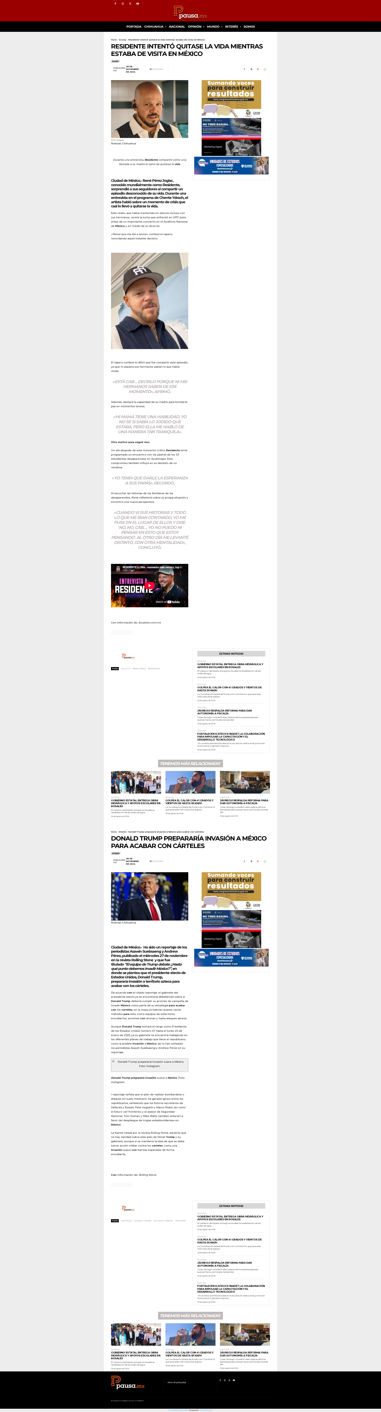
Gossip (122, 40)
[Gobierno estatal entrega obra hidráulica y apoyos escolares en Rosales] (136, 782)
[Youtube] (138, 4)
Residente (154, 668)
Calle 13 (125, 668)
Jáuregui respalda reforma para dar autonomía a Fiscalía (224, 712)
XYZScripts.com (206, 1410)
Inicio (114, 40)
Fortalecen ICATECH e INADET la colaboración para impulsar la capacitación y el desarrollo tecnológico (231, 736)
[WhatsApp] (265, 69)
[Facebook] (115, 4)
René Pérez (139, 668)
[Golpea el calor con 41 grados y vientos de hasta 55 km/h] (190, 782)
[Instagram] (123, 4)
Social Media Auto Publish (179, 1410)
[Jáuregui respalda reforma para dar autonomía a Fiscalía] (245, 782)
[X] (130, 4)
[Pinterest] (258, 69)
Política (202, 708)
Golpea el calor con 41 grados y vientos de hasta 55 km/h (229, 689)
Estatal (201, 661)
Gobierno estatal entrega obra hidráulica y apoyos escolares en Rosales (230, 666)
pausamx (158, 69)
